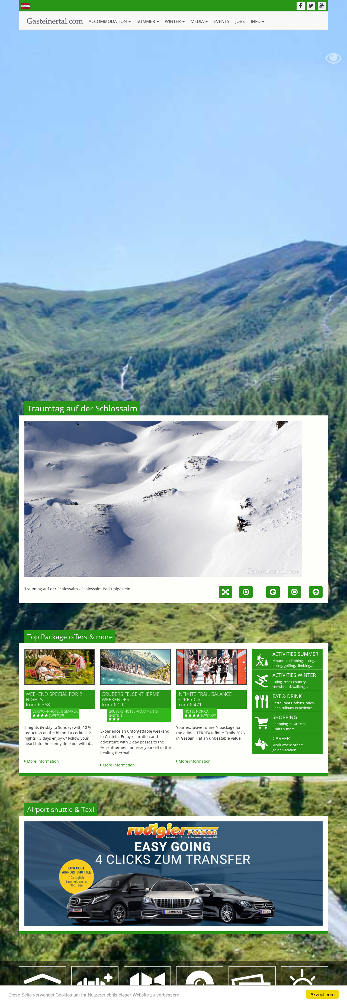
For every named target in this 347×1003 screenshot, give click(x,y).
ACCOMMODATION (108, 21)
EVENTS (221, 21)
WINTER (173, 21)
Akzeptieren (322, 994)
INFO (256, 21)
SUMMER (146, 21)
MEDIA (198, 21)
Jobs (240, 21)
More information (42, 761)
